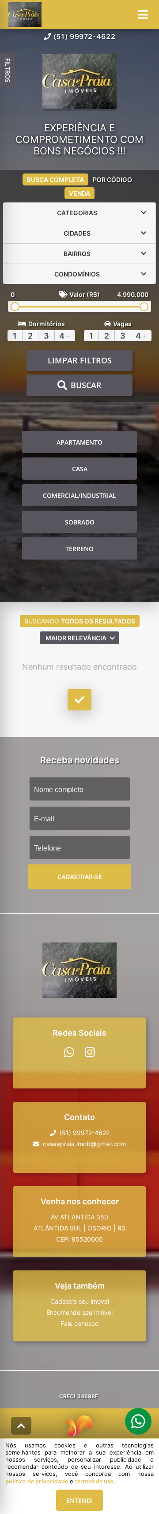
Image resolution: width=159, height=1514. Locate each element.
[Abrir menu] (142, 14)
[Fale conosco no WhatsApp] (69, 1052)
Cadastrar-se (79, 876)
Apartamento (79, 442)
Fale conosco (79, 1323)
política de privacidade (36, 1481)
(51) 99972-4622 (84, 36)
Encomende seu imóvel (79, 1312)
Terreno (79, 548)
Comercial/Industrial (79, 495)
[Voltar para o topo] (21, 1426)
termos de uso (94, 1481)
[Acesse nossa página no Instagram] (90, 1052)
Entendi (79, 1500)
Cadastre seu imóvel (79, 1301)
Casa (79, 469)
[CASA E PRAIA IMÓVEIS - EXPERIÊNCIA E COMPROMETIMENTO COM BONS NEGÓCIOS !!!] (79, 82)
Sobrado (80, 522)
